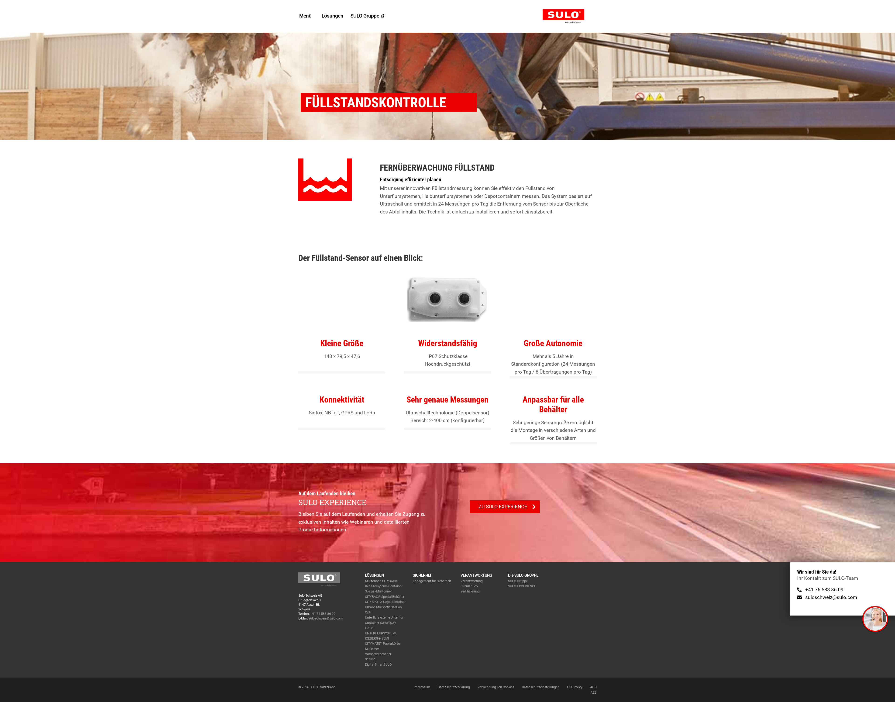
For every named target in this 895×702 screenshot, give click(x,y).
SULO (570, 16)
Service (370, 659)
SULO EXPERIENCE (522, 586)
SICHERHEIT (423, 575)
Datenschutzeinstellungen (540, 687)
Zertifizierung (470, 591)
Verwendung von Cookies (496, 687)
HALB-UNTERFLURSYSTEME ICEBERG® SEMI (381, 633)
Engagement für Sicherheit (432, 581)
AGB (593, 687)
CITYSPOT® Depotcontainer (385, 602)
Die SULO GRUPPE (523, 575)
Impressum (422, 687)
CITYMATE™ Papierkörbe (382, 643)
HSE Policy (574, 687)
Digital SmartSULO (378, 664)
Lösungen (332, 16)
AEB (594, 692)
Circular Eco (469, 586)
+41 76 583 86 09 (824, 589)
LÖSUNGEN (374, 575)
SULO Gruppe (365, 16)
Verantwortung (472, 581)
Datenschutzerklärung (454, 687)
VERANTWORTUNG (476, 575)
